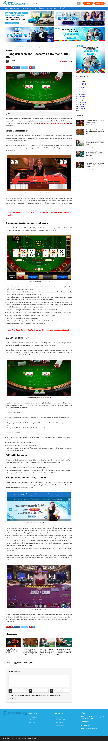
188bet (84, 102)
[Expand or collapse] (70, 114)
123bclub (12, 60)
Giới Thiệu (20, 738)
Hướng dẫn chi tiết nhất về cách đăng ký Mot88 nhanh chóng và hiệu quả (95, 164)
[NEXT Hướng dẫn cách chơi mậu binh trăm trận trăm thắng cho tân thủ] (106, 737)
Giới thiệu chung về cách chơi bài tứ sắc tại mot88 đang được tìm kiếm (30, 651)
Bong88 (84, 83)
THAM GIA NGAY (99, 3)
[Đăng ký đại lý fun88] (28, 18)
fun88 (82, 99)
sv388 (81, 111)
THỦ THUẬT (62, 8)
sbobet (83, 108)
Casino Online (33, 717)
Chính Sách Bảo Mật (28, 738)
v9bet (82, 106)
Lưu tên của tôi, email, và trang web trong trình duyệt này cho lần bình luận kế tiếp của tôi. (36, 695)
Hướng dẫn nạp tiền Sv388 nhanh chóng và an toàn (13, 651)
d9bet (83, 93)
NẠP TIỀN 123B (39, 8)
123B (6, 8)
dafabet (83, 87)
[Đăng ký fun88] (90, 58)
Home (7, 47)
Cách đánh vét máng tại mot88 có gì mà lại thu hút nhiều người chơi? (46, 651)
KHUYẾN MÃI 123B (26, 8)
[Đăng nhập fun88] (79, 34)
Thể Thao (32, 722)
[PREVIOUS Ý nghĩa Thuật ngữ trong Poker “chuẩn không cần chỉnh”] (1, 737)
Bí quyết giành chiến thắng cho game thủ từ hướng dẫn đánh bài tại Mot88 (64, 651)
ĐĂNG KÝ (88, 3)
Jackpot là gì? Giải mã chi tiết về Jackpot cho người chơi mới (45, 330)
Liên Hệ (35, 738)
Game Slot (32, 720)
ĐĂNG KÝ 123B (14, 8)
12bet (82, 89)
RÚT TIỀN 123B (51, 8)
